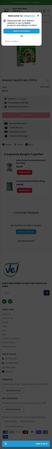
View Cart (41, 443)
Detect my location (21, 31)
